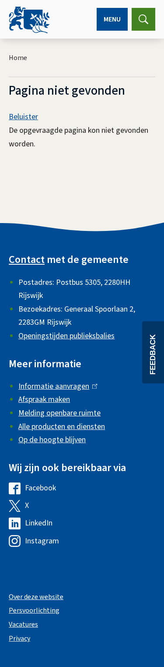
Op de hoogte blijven (52, 439)
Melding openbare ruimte (59, 413)
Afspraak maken (44, 399)
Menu (112, 19)
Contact (27, 259)
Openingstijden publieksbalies (66, 335)
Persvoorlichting (34, 610)
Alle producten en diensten (61, 426)
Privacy (19, 638)
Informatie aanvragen (55, 386)
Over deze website (36, 597)
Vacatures (23, 624)
